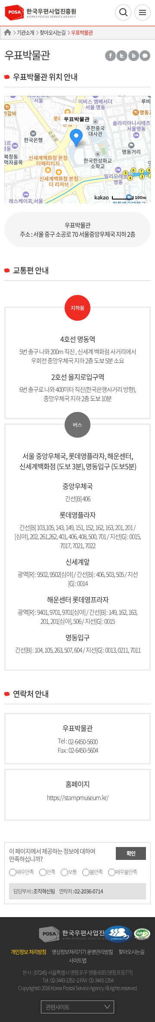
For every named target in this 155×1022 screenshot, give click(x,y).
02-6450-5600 (82, 741)
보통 (72, 872)
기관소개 (25, 33)
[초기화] (140, 164)
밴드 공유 (133, 55)
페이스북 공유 (110, 55)
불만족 (96, 872)
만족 (50, 872)
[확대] (140, 134)
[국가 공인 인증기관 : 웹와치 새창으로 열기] (142, 933)
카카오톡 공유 (145, 55)
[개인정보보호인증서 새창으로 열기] (118, 933)
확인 (131, 853)
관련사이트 (57, 1007)
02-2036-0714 (88, 891)
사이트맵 (77, 960)
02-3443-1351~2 (64, 980)
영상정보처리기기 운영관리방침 (82, 952)
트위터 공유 (121, 55)
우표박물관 (82, 33)
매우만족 (25, 872)
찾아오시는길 (52, 33)
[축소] (140, 148)
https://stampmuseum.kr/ (77, 797)
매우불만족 (126, 872)
